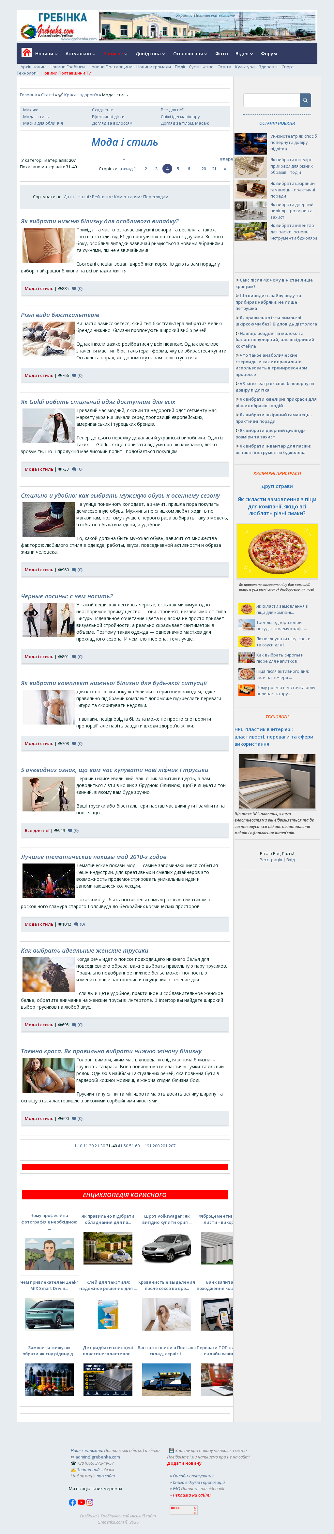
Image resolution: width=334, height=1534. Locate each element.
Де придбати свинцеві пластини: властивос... (108, 1351)
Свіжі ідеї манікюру (180, 116)
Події (180, 67)
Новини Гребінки (67, 67)
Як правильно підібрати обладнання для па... (108, 1219)
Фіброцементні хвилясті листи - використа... (225, 1219)
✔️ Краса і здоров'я (78, 95)
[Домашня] (24, 54)
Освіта (224, 67)
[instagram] (89, 1504)
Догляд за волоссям (112, 123)
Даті (68, 197)
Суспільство (201, 67)
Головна (28, 95)
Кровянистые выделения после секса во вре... (166, 1285)
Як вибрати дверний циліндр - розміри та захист (291, 210)
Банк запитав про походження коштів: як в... (225, 1285)
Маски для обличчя (43, 123)
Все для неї (172, 110)
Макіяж (30, 110)
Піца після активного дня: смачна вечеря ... (282, 674)
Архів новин (33, 67)
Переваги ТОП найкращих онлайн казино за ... (225, 1351)
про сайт (106, 1476)
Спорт (287, 67)
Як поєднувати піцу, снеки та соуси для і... (283, 642)
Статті (47, 95)
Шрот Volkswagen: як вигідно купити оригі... (166, 1219)
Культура (245, 67)
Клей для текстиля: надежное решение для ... (108, 1285)
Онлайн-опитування (193, 1476)
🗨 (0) (77, 288)
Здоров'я (268, 67)
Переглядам (155, 197)
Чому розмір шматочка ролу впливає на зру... (285, 690)
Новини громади (153, 67)
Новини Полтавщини (110, 67)
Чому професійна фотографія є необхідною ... (49, 1221)
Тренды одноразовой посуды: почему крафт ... (281, 625)
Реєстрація (271, 860)
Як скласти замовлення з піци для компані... (282, 609)
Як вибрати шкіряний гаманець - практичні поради (292, 189)
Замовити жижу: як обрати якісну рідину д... (49, 1351)
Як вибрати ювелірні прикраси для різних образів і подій (291, 166)
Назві (83, 197)
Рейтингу (101, 197)
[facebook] (73, 1504)
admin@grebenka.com (97, 1457)
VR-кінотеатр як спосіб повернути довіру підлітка (293, 142)
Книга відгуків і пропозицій (199, 1482)
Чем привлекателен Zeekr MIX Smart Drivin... (49, 1285)
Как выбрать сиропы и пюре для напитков (280, 658)
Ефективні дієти (108, 116)
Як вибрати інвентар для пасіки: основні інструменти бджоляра (294, 231)
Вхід (290, 860)
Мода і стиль (36, 116)
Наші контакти (86, 1450)
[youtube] (81, 1504)
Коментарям (127, 197)
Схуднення (103, 110)
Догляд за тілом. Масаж (185, 123)
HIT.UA (175, 1508)
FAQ (176, 1488)
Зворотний (88, 1469)
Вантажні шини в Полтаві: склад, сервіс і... (167, 1351)
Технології (27, 73)
